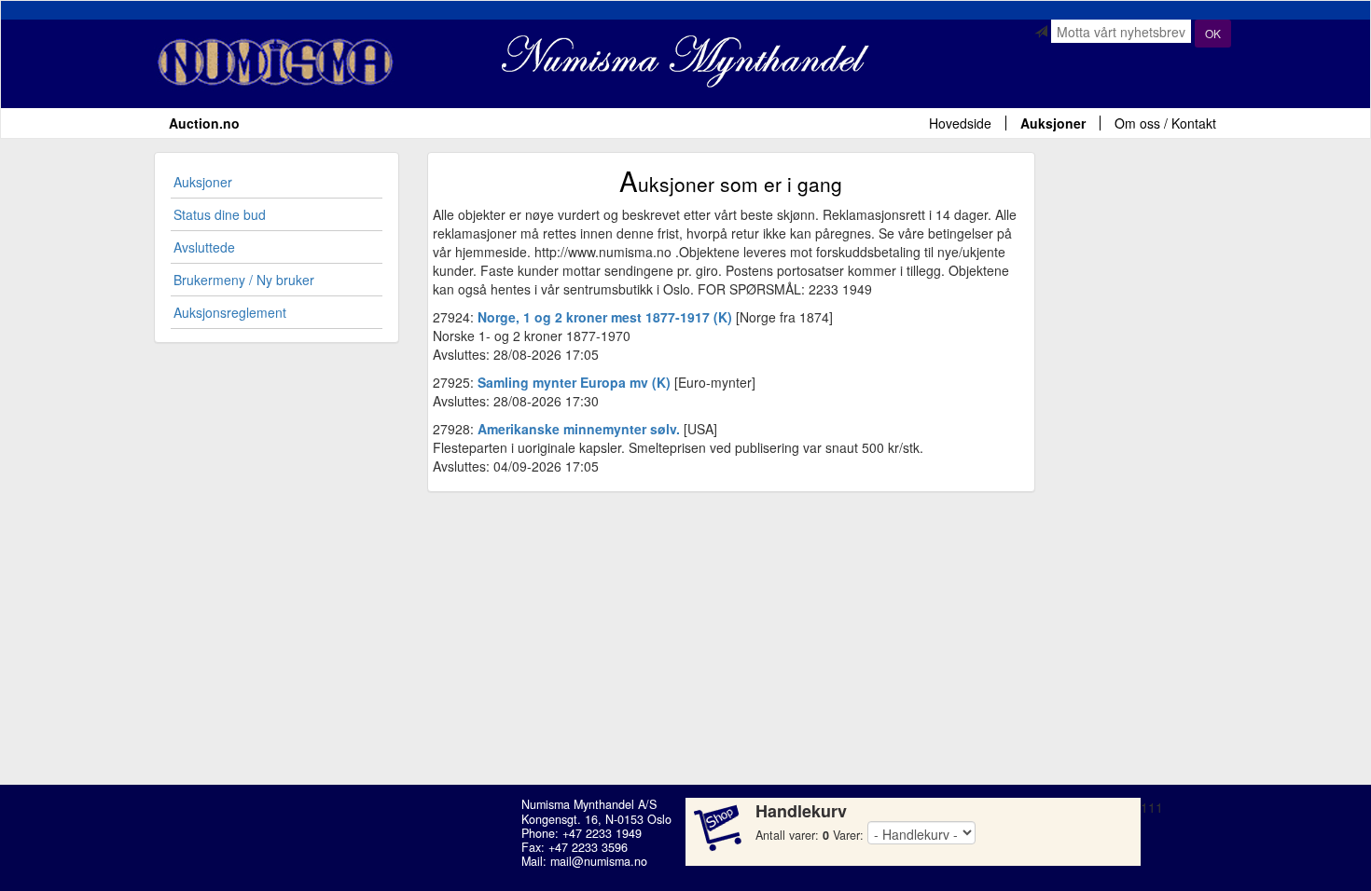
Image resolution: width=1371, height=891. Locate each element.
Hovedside (960, 123)
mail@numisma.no (598, 861)
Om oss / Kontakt (1165, 123)
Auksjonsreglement (229, 312)
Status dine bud (219, 214)
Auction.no (204, 123)
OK (1213, 33)
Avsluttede (204, 247)
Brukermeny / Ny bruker (243, 279)
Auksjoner (1053, 123)
